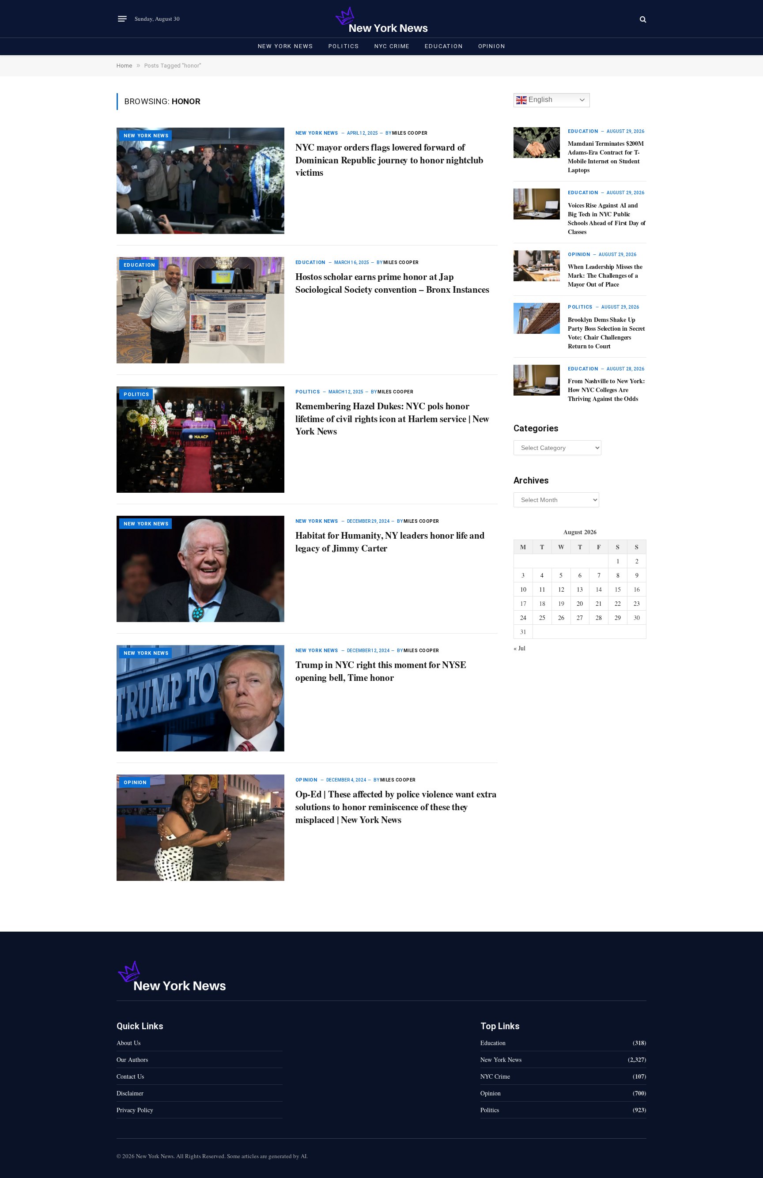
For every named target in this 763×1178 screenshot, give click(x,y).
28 (599, 617)
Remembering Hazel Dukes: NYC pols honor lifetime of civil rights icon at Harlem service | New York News (392, 419)
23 (637, 603)
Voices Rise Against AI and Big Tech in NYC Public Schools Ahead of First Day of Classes (607, 218)
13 (580, 589)
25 (542, 617)
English (539, 99)
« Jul (519, 648)
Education (444, 46)
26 (561, 617)
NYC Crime (392, 46)
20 (580, 603)
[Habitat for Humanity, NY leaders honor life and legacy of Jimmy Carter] (200, 569)
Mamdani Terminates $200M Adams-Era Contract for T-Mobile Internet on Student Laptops (606, 156)
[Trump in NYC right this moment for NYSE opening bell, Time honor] (200, 698)
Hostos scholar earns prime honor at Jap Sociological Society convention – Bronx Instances (392, 282)
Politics (344, 46)
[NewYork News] (381, 19)
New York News (286, 46)
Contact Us (130, 1076)
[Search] (642, 19)
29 (618, 617)
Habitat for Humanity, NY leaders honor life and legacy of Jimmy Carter (390, 541)
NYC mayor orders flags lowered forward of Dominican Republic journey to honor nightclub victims (389, 160)
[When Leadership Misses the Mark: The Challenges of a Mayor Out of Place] (537, 265)
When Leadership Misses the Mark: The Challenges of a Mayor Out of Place (605, 275)
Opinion (492, 46)
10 (523, 589)
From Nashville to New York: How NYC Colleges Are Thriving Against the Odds (606, 390)
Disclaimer (130, 1093)
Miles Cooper (410, 133)
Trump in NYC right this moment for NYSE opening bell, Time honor (380, 670)
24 (523, 617)
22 (618, 603)
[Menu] (122, 18)
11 (542, 589)
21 (599, 603)
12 (561, 589)
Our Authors (132, 1059)
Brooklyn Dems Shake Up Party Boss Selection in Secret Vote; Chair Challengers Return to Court (606, 333)
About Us (128, 1042)
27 (580, 617)
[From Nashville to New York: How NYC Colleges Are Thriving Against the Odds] (537, 380)
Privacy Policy (135, 1110)
